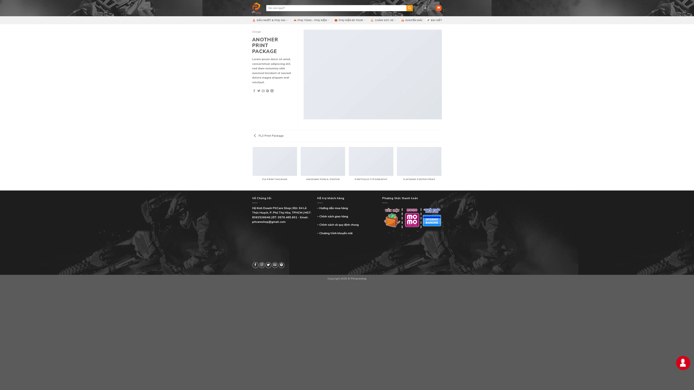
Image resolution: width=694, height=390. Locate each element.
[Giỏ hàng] (439, 8)
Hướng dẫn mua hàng (333, 208)
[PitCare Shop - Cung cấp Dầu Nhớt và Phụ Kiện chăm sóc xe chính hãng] (256, 8)
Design (256, 32)
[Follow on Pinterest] (281, 265)
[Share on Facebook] (254, 91)
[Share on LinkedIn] (272, 91)
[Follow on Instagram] (262, 265)
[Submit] (409, 8)
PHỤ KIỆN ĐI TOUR (351, 20)
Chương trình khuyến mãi (336, 233)
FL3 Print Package (271, 136)
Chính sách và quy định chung (339, 225)
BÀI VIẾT (436, 20)
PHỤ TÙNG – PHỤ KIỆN (312, 20)
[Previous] (253, 168)
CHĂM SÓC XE (384, 20)
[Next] (441, 168)
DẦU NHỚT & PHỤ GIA (271, 20)
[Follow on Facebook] (255, 265)
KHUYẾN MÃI (413, 20)
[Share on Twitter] (258, 91)
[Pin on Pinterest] (267, 91)
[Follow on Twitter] (268, 265)
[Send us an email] (275, 265)
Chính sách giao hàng (333, 216)
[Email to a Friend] (263, 91)
